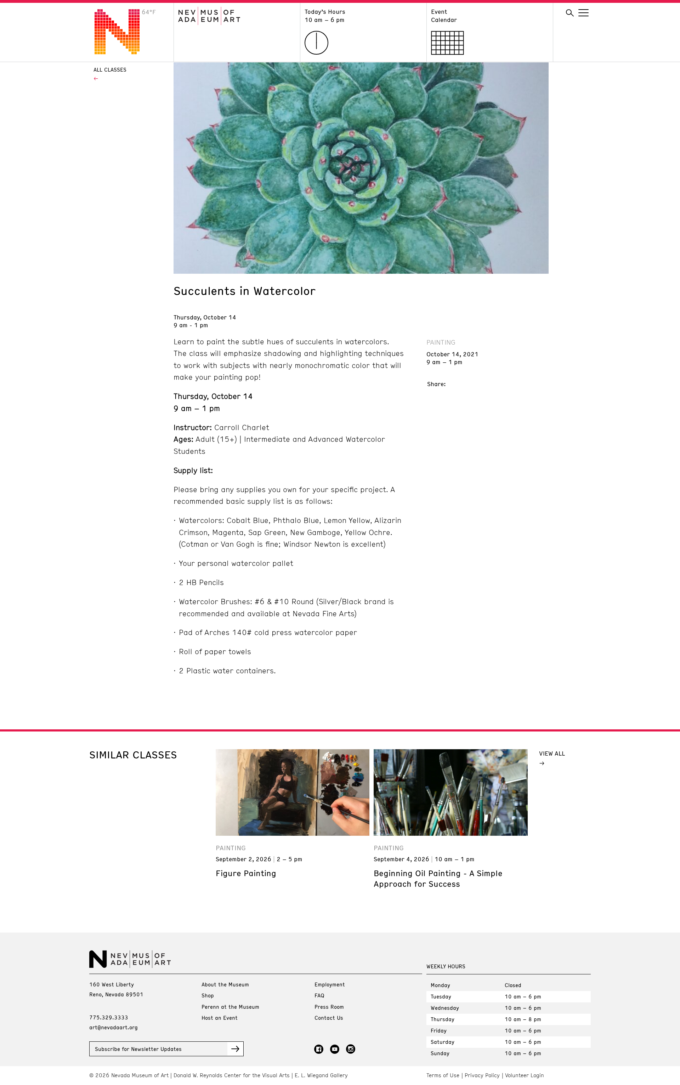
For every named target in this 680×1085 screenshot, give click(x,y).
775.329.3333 (108, 1017)
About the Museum (225, 984)
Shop (208, 995)
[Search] (570, 13)
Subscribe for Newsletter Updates (138, 1048)
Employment (329, 984)
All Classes (110, 69)
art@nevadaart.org (113, 1027)
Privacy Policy (482, 1075)
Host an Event (220, 1017)
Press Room (329, 1006)
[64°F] (122, 52)
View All (552, 753)
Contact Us (328, 1017)
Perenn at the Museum (230, 1006)
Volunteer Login (524, 1075)
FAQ (319, 995)
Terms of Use (442, 1075)
